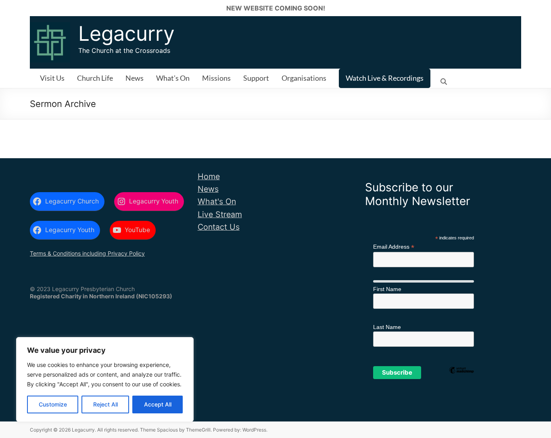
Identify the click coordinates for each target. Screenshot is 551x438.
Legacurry (126, 33)
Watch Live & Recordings (385, 77)
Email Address (393, 247)
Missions (216, 77)
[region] (105, 379)
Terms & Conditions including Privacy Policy (87, 253)
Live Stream (220, 214)
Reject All (105, 404)
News (134, 77)
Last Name (387, 327)
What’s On (173, 77)
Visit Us (52, 77)
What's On (217, 201)
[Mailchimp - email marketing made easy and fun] (461, 383)
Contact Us (219, 227)
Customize (53, 404)
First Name (387, 289)
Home (209, 176)
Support (256, 77)
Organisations (304, 77)
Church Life (95, 77)
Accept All (157, 404)
